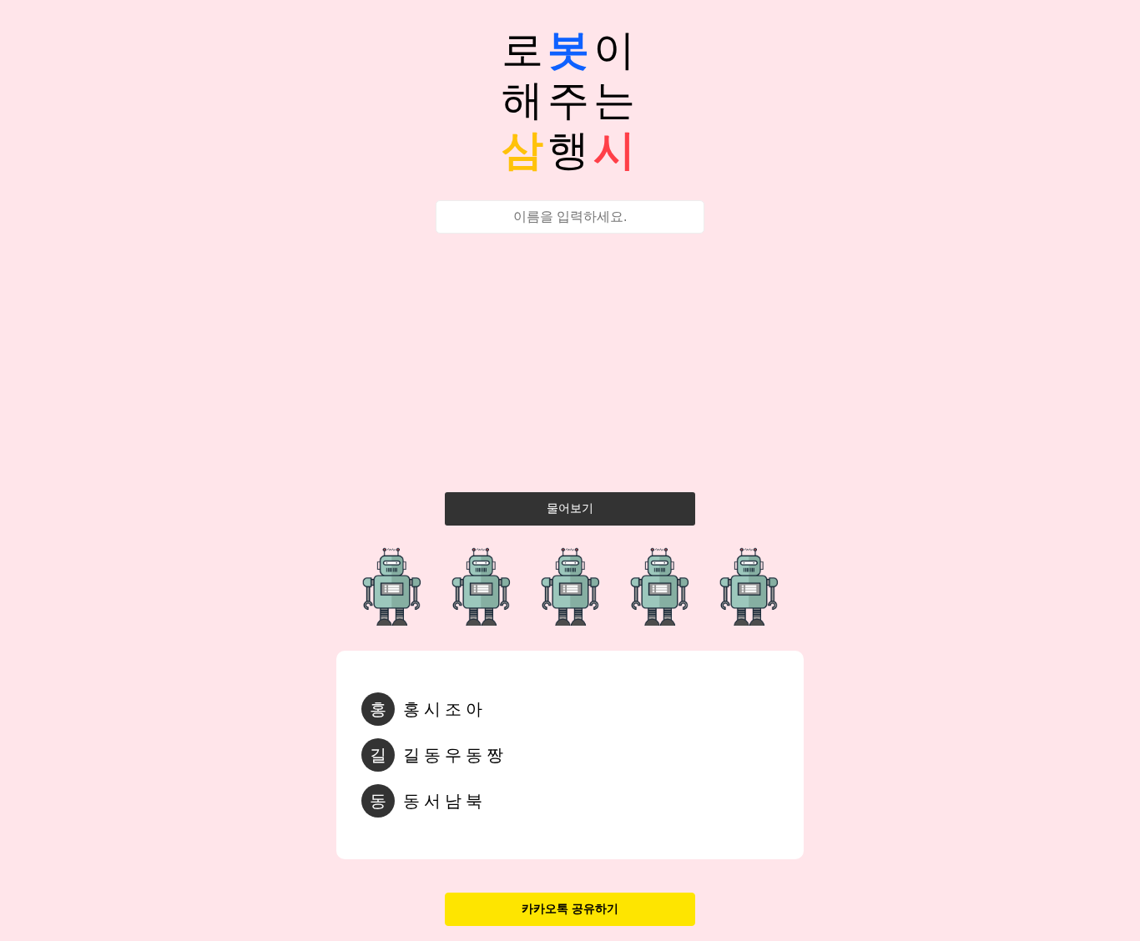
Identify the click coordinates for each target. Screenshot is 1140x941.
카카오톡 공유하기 (570, 908)
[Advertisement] (570, 367)
